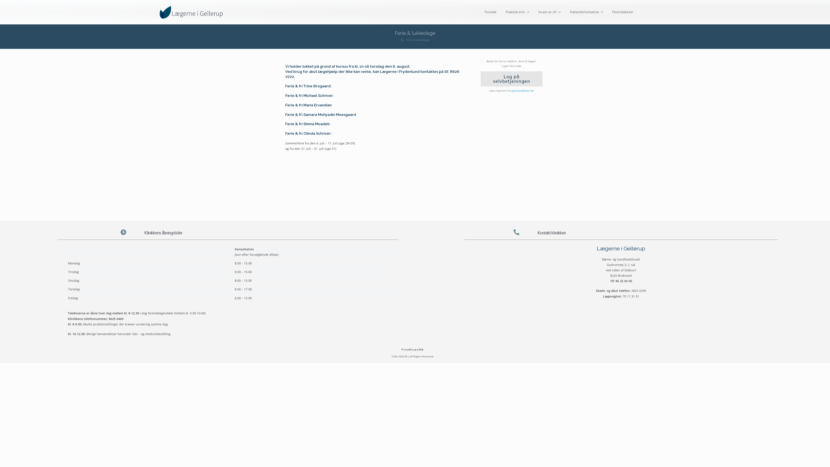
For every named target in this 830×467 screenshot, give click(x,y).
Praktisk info (515, 12)
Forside (490, 12)
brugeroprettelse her (521, 90)
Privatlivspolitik (412, 349)
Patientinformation (584, 12)
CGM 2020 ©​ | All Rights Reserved (412, 356)
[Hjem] (402, 40)
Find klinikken (622, 12)
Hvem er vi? (547, 12)
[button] (512, 78)
